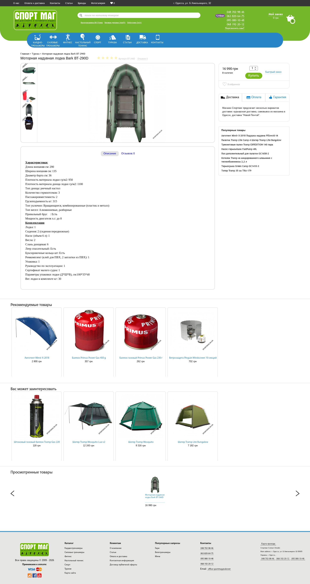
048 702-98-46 (235, 12)
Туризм (112, 42)
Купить (253, 76)
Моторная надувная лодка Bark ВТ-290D (155, 496)
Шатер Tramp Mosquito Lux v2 (88, 442)
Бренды (82, 3)
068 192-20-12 (235, 24)
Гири (157, 548)
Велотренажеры (162, 552)
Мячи (157, 556)
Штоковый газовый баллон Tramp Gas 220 (37, 442)
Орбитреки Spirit (134, 22)
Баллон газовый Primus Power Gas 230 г (140, 358)
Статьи (69, 3)
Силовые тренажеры (74, 552)
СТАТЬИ (127, 42)
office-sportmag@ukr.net (219, 569)
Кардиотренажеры (74, 548)
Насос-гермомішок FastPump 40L (239, 149)
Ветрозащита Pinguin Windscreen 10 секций (193, 358)
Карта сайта (70, 573)
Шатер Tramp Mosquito (141, 442)
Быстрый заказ (273, 72)
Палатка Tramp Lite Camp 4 (236, 140)
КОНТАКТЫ (157, 42)
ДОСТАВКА (142, 42)
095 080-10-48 (235, 20)
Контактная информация (122, 561)
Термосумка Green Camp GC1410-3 (240, 166)
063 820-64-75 (235, 16)
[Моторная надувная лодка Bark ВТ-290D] (29, 69)
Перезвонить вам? (234, 28)
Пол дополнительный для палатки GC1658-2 (245, 153)
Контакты (55, 3)
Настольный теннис (82, 44)
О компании (115, 548)
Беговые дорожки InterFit (115, 22)
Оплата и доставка (34, 3)
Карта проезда (268, 544)
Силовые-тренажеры (53, 44)
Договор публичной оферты (123, 565)
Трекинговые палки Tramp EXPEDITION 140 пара (247, 144)
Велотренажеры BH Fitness (92, 22)
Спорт (97, 42)
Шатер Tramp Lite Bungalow (266, 140)
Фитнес (67, 42)
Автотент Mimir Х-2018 (233, 135)
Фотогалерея (98, 3)
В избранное (231, 84)
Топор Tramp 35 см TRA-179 (236, 170)
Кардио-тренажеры (38, 44)
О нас (16, 3)
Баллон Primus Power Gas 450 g (89, 358)
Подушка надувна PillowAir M (262, 135)
